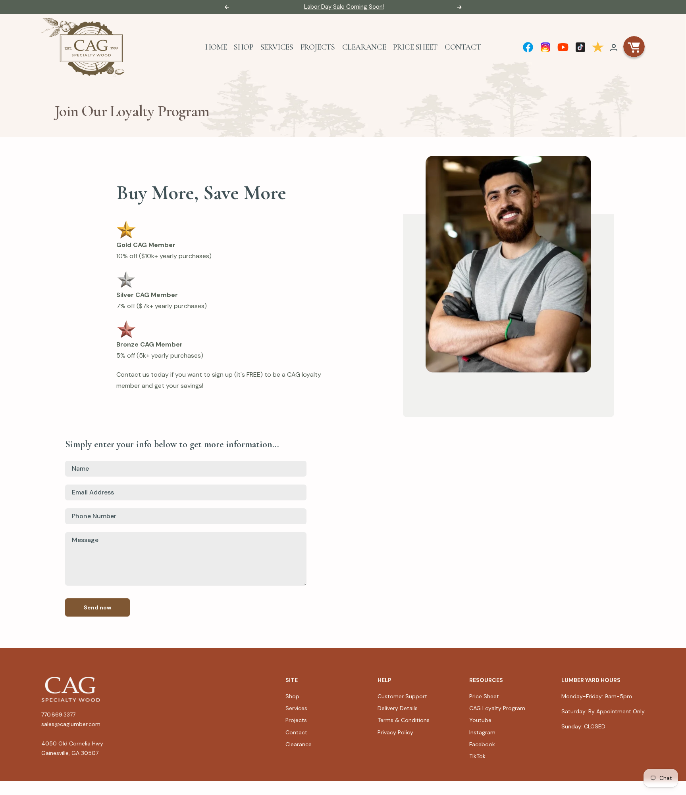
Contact (463, 47)
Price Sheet (415, 47)
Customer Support (402, 696)
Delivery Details (398, 708)
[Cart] (634, 47)
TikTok (477, 756)
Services (276, 47)
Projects (318, 47)
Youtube (480, 720)
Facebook (482, 744)
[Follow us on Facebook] (528, 47)
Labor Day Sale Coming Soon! (344, 7)
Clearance (364, 47)
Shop (243, 47)
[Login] (613, 47)
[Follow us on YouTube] (563, 47)
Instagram (482, 732)
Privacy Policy (395, 732)
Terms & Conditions (404, 720)
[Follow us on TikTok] (580, 47)
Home (216, 47)
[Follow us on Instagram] (545, 47)
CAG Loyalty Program (497, 708)
